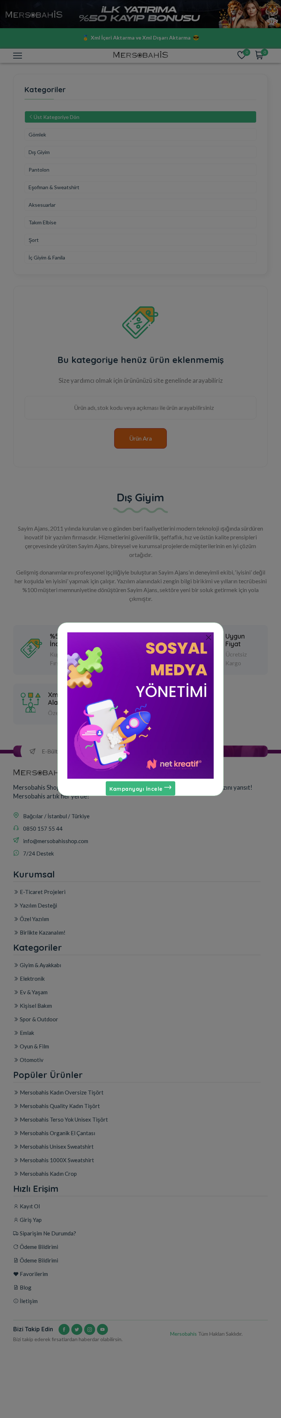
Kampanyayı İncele (136, 789)
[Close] (208, 637)
